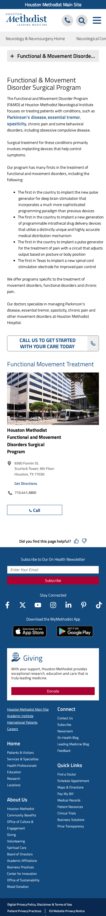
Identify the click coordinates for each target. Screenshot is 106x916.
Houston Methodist (20, 808)
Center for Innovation (22, 873)
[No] (84, 541)
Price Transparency (70, 826)
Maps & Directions (70, 787)
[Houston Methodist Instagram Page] (53, 605)
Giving (11, 834)
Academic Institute (20, 715)
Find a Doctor (66, 774)
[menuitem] (53, 4)
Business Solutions (71, 819)
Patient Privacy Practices (24, 911)
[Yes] (76, 541)
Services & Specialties (23, 759)
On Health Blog (68, 737)
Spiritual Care (16, 847)
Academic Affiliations (22, 860)
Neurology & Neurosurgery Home (35, 38)
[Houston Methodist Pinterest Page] (83, 605)
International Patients (22, 722)
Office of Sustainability (23, 880)
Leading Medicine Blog (73, 744)
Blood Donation (18, 886)
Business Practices (20, 867)
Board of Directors (20, 854)
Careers (12, 728)
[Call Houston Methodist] (67, 20)
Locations (14, 785)
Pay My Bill (65, 793)
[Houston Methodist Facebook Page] (7, 605)
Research (13, 778)
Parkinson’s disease (26, 117)
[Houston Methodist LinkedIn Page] (68, 605)
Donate (53, 691)
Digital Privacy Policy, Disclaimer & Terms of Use (39, 904)
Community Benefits (21, 815)
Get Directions (25, 483)
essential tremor (64, 117)
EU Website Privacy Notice (67, 911)
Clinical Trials (66, 813)
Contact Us (65, 718)
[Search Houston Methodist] (82, 20)
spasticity (16, 123)
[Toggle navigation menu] (96, 20)
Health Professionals (22, 765)
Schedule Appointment (73, 780)
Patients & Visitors (20, 752)
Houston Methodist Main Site (53, 4)
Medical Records (69, 800)
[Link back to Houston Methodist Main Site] (26, 20)
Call (36, 510)
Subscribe (53, 580)
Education (14, 772)
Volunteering (16, 841)
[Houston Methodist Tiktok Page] (99, 605)
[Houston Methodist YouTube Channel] (37, 605)
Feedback (64, 750)
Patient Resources (70, 806)
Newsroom (65, 731)
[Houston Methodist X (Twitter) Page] (22, 605)
